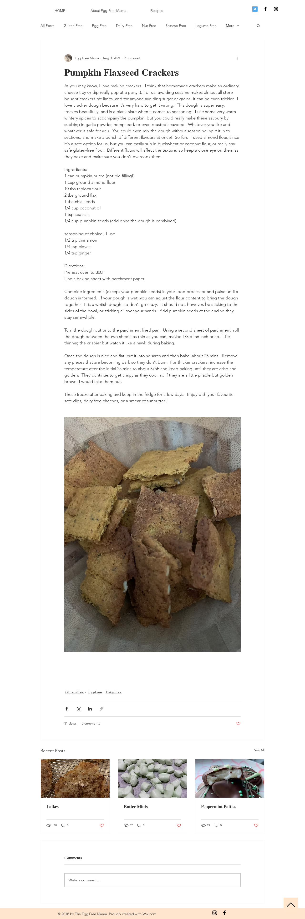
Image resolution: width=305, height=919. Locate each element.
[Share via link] (101, 708)
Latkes (52, 806)
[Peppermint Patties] (229, 778)
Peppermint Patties (218, 806)
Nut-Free (149, 25)
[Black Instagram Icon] (276, 9)
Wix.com (149, 914)
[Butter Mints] (152, 778)
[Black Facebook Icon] (265, 9)
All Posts (47, 25)
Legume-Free (205, 25)
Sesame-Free (176, 25)
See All (259, 750)
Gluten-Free (73, 25)
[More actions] (238, 58)
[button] (258, 25)
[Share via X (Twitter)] (78, 708)
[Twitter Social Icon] (255, 9)
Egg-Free (99, 25)
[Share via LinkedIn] (90, 708)
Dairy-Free (124, 25)
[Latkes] (75, 778)
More (230, 25)
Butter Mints (136, 806)
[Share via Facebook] (66, 708)
